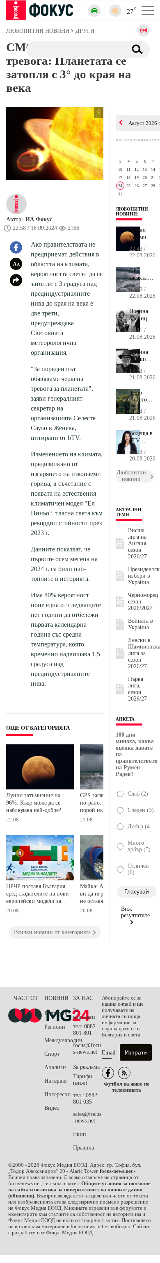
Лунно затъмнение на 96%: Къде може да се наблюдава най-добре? (33, 802)
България (55, 1013)
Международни (58, 1040)
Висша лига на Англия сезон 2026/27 (137, 543)
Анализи (55, 1067)
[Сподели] (16, 280)
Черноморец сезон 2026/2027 (143, 601)
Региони (54, 1027)
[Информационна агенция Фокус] (108, 1073)
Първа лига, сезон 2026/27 (137, 689)
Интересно (57, 1094)
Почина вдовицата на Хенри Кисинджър (141, 315)
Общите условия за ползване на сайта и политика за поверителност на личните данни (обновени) (79, 1190)
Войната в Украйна (140, 624)
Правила (83, 1148)
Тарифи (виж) (82, 1079)
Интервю (55, 1081)
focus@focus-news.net (87, 1048)
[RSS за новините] (124, 1073)
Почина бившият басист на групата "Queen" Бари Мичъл (141, 356)
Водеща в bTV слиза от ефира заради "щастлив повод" (141, 437)
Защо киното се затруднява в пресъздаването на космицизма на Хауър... (141, 397)
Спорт (51, 1054)
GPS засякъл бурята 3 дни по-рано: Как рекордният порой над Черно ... (141, 274)
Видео (51, 1108)
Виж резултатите (135, 912)
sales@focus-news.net (87, 1117)
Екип (79, 1134)
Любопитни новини (132, 211)
